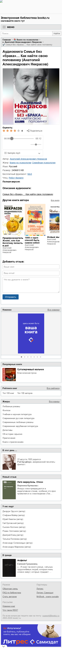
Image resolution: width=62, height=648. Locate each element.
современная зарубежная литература (20, 426)
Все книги (55, 200)
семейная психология (43, 162)
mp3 (30, 174)
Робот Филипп (16, 178)
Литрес (40, 589)
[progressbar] (23, 138)
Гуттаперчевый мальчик (30, 369)
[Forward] (21, 144)
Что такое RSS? (10, 610)
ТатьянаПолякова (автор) (15, 539)
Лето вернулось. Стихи (30, 482)
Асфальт (22, 560)
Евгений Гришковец (27, 564)
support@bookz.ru (50, 616)
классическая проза (26, 373)
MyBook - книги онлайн (48, 596)
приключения (9, 438)
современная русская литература (18, 418)
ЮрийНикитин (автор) (13, 519)
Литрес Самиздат (45, 592)
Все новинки (53, 310)
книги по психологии (27, 40)
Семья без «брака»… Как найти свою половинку (28, 194)
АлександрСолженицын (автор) (17, 543)
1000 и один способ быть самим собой (32, 240)
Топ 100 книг (8, 393)
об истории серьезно (12, 434)
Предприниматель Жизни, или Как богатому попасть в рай (13, 242)
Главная (7, 40)
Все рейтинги (53, 388)
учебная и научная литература (17, 414)
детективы (7, 430)
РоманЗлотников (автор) (14, 531)
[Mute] (27, 144)
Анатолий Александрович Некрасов (23, 42)
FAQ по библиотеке (12, 592)
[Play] (14, 144)
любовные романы (11, 406)
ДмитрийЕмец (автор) (13, 535)
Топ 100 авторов (24, 393)
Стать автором (10, 596)
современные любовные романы (18, 422)
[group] (23, 142)
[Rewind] (7, 144)
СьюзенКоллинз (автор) (14, 527)
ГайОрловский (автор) (13, 523)
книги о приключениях (13, 442)
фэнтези (6, 410)
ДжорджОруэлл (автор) (14, 511)
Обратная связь (10, 589)
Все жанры (54, 401)
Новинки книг (9, 606)
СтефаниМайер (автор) (14, 515)
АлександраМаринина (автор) (17, 547)
